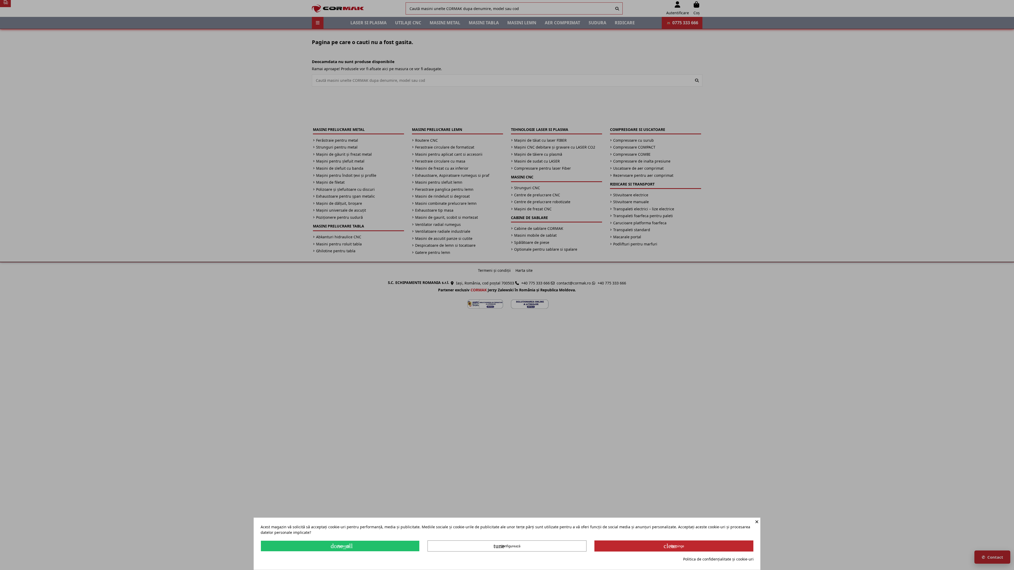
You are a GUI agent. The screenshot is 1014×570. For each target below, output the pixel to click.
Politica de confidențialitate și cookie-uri (718, 559)
